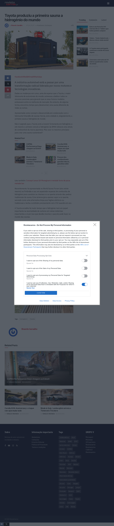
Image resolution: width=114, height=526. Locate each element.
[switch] (85, 260)
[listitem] (57, 255)
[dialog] (57, 263)
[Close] (95, 225)
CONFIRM (41, 293)
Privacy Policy (69, 301)
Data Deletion (44, 301)
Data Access (57, 301)
